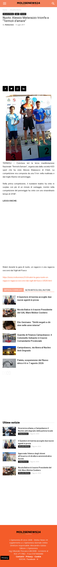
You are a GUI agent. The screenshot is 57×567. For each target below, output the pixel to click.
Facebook (31, 559)
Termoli (23, 14)
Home (5, 10)
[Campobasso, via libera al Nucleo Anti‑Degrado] (9, 350)
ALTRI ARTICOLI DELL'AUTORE (37, 290)
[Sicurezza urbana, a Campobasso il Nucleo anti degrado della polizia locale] (9, 431)
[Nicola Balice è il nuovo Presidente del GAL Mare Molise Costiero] (9, 312)
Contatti (20, 556)
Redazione (9, 25)
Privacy (29, 556)
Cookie (38, 556)
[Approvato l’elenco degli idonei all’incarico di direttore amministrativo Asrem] (9, 456)
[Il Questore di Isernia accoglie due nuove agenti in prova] (9, 300)
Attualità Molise (15, 10)
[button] (53, 3)
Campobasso (23, 434)
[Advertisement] (28, 56)
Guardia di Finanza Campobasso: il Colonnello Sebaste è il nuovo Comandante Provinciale (34, 338)
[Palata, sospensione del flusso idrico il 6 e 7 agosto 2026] (9, 363)
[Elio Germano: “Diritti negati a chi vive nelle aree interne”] (9, 325)
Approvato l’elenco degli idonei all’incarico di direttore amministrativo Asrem (35, 456)
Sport (17, 14)
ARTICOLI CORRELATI (13, 290)
